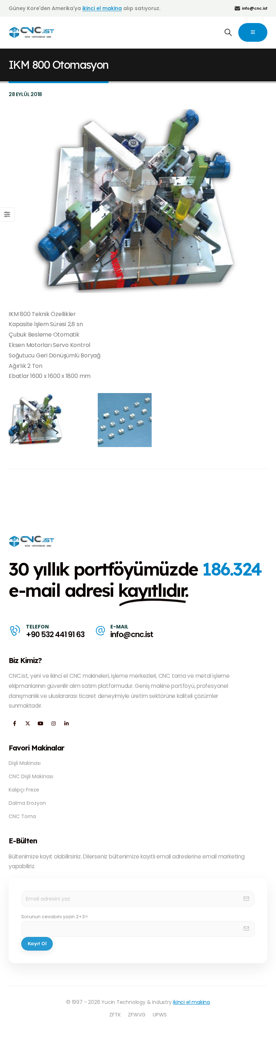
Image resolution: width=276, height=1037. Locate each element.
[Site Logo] (32, 32)
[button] (228, 32)
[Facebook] (14, 723)
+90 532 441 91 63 (55, 634)
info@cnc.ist (131, 634)
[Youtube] (40, 723)
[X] (27, 723)
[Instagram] (53, 723)
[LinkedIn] (66, 723)
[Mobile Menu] (252, 32)
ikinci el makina (102, 8)
